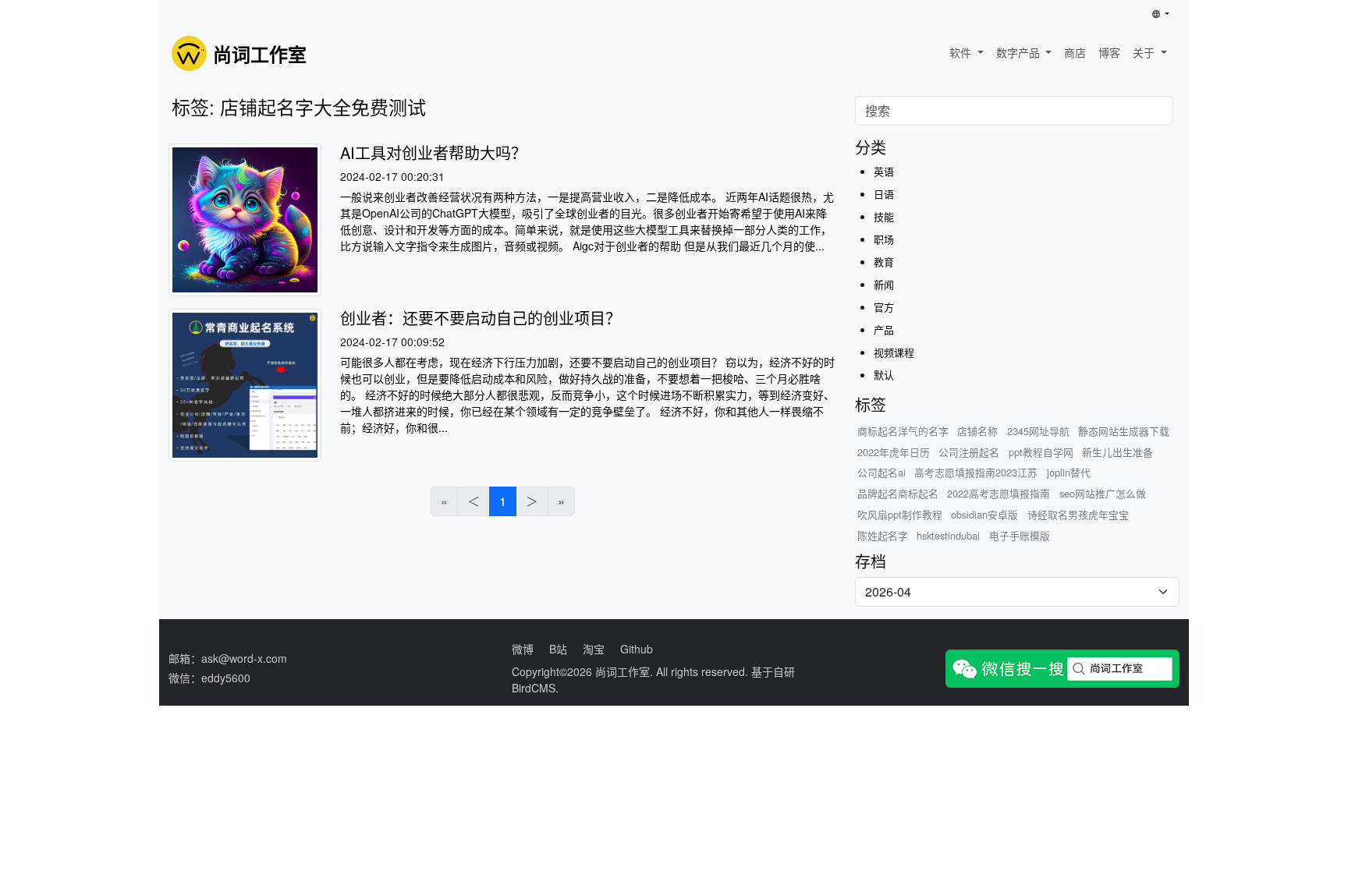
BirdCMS (533, 688)
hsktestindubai (948, 535)
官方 (884, 306)
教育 (884, 261)
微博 (523, 649)
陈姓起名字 (882, 535)
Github (636, 649)
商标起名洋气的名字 (903, 430)
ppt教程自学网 (1041, 451)
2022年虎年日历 (893, 451)
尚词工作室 (622, 671)
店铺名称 (977, 430)
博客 (1109, 52)
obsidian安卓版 (984, 514)
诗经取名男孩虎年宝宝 (1078, 514)
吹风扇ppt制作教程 (899, 514)
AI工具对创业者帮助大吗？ (433, 152)
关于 (1145, 52)
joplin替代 (1069, 472)
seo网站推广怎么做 (1102, 493)
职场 (884, 239)
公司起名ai (881, 472)
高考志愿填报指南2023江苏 (976, 472)
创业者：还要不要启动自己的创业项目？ (480, 317)
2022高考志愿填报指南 (998, 493)
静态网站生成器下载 (1123, 430)
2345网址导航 (1038, 430)
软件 (961, 52)
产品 (884, 329)
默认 (884, 374)
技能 (884, 216)
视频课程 (894, 352)
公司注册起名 (968, 451)
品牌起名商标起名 (897, 493)
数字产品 (1019, 52)
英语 (884, 171)
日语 (884, 193)
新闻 (884, 284)
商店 (1075, 52)
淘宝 (594, 649)
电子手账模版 (1019, 535)
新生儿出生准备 (1117, 451)
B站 (558, 649)
